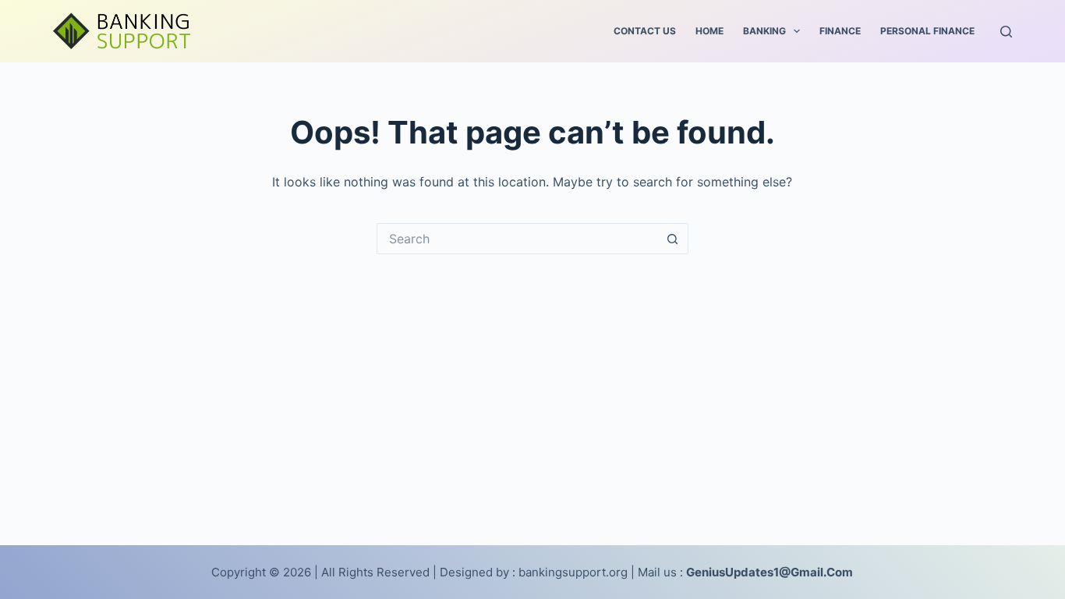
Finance (840, 31)
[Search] (1006, 31)
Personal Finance (927, 31)
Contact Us (645, 31)
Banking (764, 31)
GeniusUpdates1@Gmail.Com (769, 572)
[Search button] (672, 238)
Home (709, 31)
